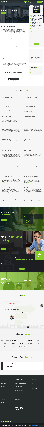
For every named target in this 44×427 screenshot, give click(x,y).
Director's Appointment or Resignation (21, 383)
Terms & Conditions (3, 398)
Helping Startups (18, 399)
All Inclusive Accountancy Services (8, 187)
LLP (1, 387)
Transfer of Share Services (29, 139)
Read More (13, 101)
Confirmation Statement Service (30, 97)
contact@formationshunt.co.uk (15, 80)
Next (22, 312)
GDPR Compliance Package (7, 176)
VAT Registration (27, 150)
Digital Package (3, 380)
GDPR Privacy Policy (3, 402)
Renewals (32, 383)
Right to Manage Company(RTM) (30, 199)
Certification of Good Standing (30, 106)
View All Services (3, 219)
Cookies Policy (3, 399)
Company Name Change (6, 116)
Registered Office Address (34, 380)
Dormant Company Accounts (29, 116)
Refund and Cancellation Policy (5, 396)
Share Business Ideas (18, 398)
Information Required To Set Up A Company (36, 389)
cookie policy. (30, 425)
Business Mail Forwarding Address (28, 221)
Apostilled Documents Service (7, 97)
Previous (1, 312)
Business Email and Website (7, 150)
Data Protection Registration (30, 165)
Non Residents (3, 386)
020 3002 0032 (28, 1)
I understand (35, 425)
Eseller (2, 390)
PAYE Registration (5, 165)
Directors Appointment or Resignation (9, 127)
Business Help (17, 396)
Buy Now (36, 43)
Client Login (39, 1)
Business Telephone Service (19, 390)
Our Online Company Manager (34, 388)
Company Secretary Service (29, 127)
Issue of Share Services (6, 139)
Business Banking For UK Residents (37, 72)
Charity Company (27, 187)
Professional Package (4, 383)
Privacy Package (3, 382)
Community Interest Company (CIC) (9, 199)
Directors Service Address (34, 379)
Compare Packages (3, 379)
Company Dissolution (6, 106)
